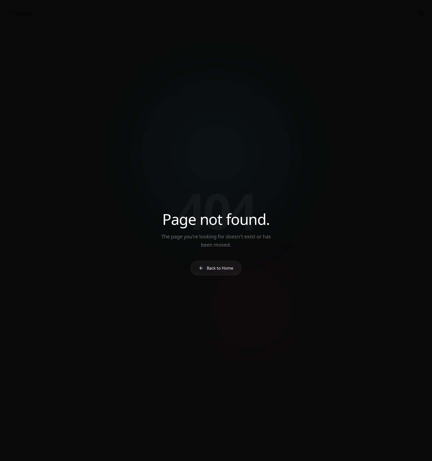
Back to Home (220, 268)
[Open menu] (421, 13)
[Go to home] (19, 13)
